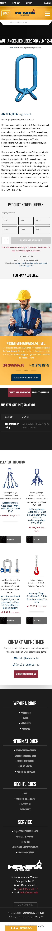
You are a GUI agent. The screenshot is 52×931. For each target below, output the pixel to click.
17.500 (5, 229)
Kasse (25, 717)
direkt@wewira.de (13, 365)
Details (10, 539)
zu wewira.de (25, 904)
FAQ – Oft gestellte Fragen (26, 831)
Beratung (25, 841)
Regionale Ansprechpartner (25, 847)
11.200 (38, 220)
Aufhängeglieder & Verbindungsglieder (33, 264)
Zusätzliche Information (19, 392)
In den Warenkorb (30, 240)
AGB (25, 793)
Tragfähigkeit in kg (8, 212)
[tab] (19, 392)
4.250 (5, 220)
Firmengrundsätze (25, 852)
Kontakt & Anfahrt (25, 836)
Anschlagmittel (18, 263)
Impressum (26, 804)
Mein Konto (26, 723)
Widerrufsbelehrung (25, 798)
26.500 (38, 229)
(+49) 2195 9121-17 (39, 365)
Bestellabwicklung (26, 761)
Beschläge (29, 263)
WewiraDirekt (14, 48)
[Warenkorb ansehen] (5, 13)
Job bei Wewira (25, 766)
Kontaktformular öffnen (26, 377)
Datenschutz (25, 809)
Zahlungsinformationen (25, 755)
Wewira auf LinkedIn (26, 771)
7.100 (21, 220)
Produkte (26, 728)
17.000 (22, 229)
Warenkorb (26, 712)
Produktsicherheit (40, 392)
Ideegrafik (39, 916)
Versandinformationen (26, 750)
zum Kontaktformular (26, 674)
